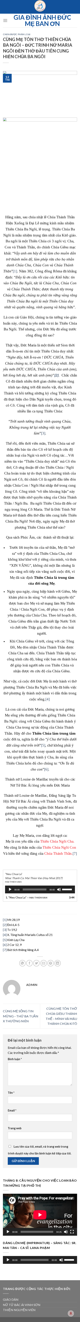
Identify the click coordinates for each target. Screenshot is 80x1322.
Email (12, 1110)
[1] (15, 271)
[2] (5, 925)
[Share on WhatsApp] (22, 963)
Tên (11, 1092)
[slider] (67, 889)
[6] (46, 769)
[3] (43, 433)
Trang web (14, 1128)
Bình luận (15, 1059)
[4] (47, 699)
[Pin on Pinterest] (50, 963)
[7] (75, 853)
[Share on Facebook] (29, 963)
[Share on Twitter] (36, 963)
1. (26, 897)
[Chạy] (10, 889)
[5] (43, 745)
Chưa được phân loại (16, 34)
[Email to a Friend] (43, 963)
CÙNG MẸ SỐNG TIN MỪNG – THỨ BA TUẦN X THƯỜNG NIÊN (20, 1016)
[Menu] (5, 20)
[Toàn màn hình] (72, 1232)
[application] (40, 889)
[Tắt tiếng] (59, 889)
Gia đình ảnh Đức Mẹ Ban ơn (42, 20)
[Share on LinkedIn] (57, 963)
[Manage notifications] (71, 1313)
